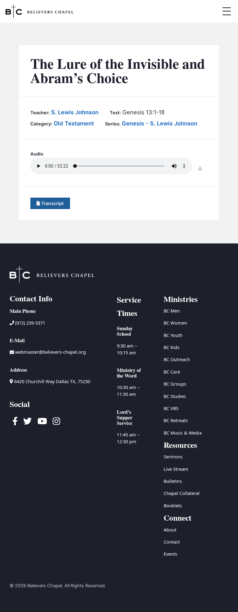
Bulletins (173, 481)
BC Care (172, 372)
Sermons (173, 456)
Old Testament (74, 123)
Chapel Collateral (182, 493)
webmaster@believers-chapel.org (50, 352)
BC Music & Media (183, 433)
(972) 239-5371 (29, 323)
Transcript (52, 203)
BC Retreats (176, 420)
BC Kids (171, 347)
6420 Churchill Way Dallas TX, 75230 (51, 381)
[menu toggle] (226, 11)
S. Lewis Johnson (75, 112)
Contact (172, 542)
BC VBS (171, 408)
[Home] (39, 11)
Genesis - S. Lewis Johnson (159, 123)
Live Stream (176, 469)
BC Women (175, 323)
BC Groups (175, 384)
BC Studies (175, 396)
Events (170, 554)
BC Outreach (177, 359)
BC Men (172, 311)
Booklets (173, 505)
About (170, 530)
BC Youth (173, 335)
